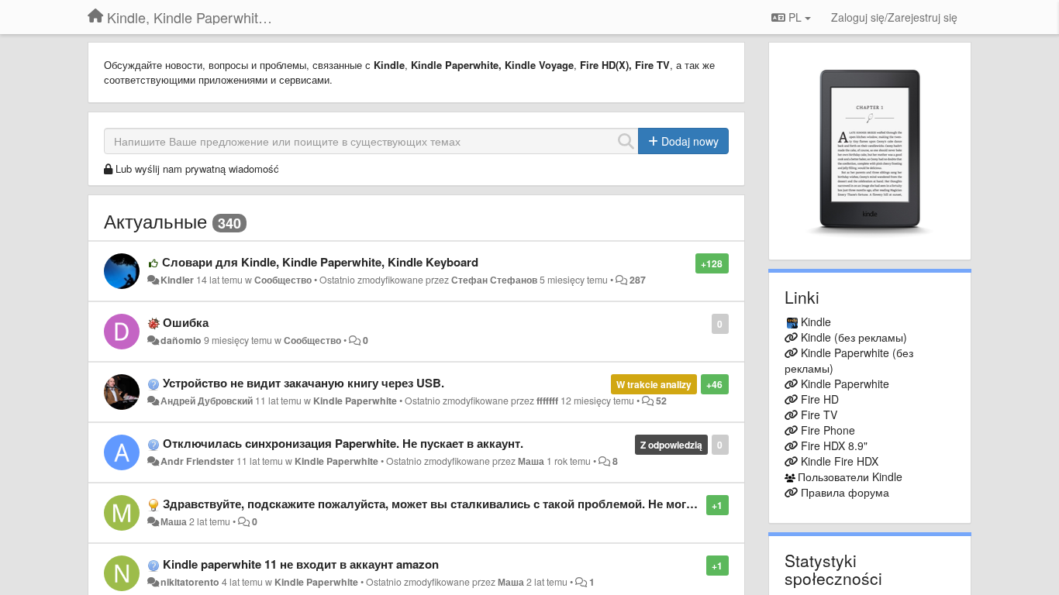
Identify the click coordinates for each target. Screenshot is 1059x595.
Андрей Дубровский (206, 401)
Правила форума (845, 492)
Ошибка (186, 322)
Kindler (177, 280)
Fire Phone (828, 430)
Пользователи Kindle (850, 476)
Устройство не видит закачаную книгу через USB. (303, 382)
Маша (531, 461)
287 (638, 280)
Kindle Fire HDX (839, 461)
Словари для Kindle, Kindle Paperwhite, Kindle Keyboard (320, 261)
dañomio (181, 340)
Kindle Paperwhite (355, 401)
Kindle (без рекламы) (854, 337)
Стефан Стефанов (494, 280)
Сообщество (283, 280)
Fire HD (820, 399)
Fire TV (819, 414)
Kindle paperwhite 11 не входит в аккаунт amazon (301, 564)
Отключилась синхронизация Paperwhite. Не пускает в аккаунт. (343, 443)
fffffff (547, 401)
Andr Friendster (197, 461)
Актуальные (155, 220)
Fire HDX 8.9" (834, 445)
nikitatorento (189, 582)
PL (795, 17)
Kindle (816, 321)
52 (661, 401)
